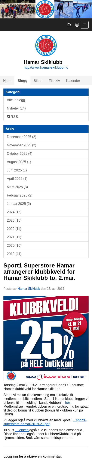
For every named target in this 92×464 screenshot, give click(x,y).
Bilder (38, 81)
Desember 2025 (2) (21, 137)
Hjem (7, 81)
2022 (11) (14, 229)
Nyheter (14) (16, 108)
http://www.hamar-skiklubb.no (46, 67)
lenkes (22, 430)
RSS (14, 117)
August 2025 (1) (19, 162)
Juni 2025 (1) (17, 170)
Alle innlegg (16, 100)
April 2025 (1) (17, 178)
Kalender (73, 81)
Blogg (22, 81)
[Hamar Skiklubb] (46, 9)
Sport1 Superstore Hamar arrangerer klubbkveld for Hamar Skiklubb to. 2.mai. (39, 271)
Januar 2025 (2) (19, 204)
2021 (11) (14, 237)
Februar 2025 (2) (19, 195)
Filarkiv (54, 81)
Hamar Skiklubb (29, 288)
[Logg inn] (77, 25)
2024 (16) (14, 212)
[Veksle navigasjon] (85, 25)
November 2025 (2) (21, 145)
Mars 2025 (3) (17, 187)
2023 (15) (14, 220)
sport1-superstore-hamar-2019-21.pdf (44, 422)
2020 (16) (14, 245)
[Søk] (69, 25)
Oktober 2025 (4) (19, 153)
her (66, 402)
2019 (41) (14, 254)
